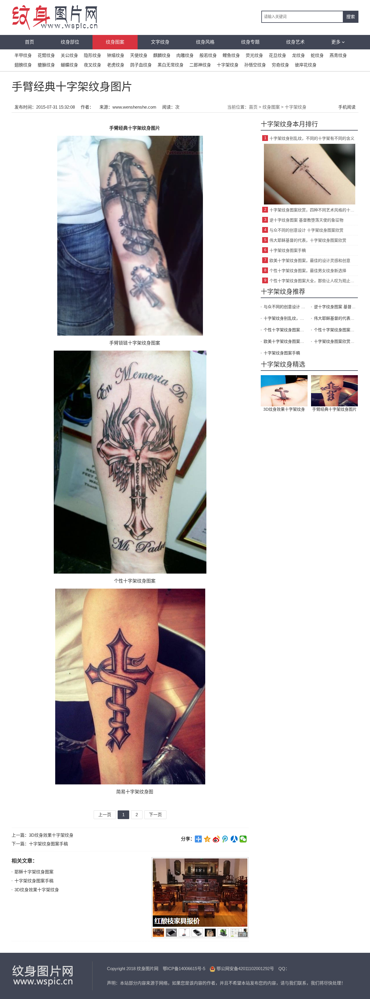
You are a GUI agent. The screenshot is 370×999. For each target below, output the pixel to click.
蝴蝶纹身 (69, 64)
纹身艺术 (295, 42)
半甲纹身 (23, 55)
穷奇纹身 (280, 64)
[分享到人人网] (234, 839)
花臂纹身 (46, 55)
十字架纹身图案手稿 (48, 843)
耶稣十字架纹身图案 (33, 871)
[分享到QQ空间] (207, 839)
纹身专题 (250, 42)
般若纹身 (208, 55)
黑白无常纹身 (171, 64)
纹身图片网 (43, 975)
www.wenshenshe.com (134, 107)
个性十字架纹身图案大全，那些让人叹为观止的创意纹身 (313, 280)
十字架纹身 (227, 64)
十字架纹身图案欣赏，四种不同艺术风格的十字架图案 (313, 210)
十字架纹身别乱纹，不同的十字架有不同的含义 (311, 138)
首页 (29, 42)
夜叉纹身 (92, 64)
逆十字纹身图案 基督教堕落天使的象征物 (306, 220)
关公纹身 (69, 55)
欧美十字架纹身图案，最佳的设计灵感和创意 (309, 260)
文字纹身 (160, 42)
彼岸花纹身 (306, 64)
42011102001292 (254, 968)
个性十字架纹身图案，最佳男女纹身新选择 (307, 270)
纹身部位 (70, 42)
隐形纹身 (92, 55)
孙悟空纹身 (255, 64)
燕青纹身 (338, 55)
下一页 (155, 814)
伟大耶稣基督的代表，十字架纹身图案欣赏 (307, 240)
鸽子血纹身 (141, 64)
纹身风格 (205, 42)
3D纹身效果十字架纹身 (51, 835)
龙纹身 (298, 55)
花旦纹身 (277, 55)
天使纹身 (138, 55)
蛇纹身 (317, 55)
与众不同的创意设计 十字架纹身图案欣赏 (306, 230)
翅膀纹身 (23, 64)
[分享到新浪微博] (216, 839)
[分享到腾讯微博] (225, 839)
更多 (336, 42)
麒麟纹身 (162, 55)
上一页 (104, 814)
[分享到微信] (243, 839)
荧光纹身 (254, 55)
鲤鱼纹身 (231, 55)
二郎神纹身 (200, 64)
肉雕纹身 (185, 55)
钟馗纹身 (115, 55)
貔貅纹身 (46, 64)
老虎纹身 (115, 64)
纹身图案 (115, 42)
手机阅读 (347, 107)
